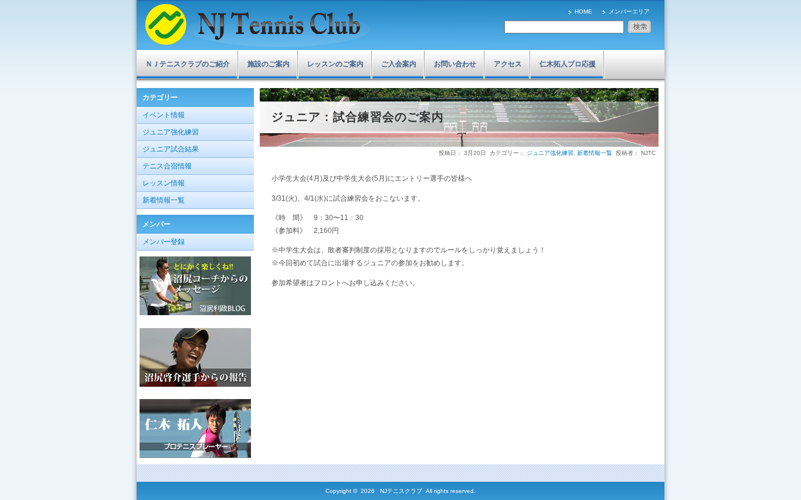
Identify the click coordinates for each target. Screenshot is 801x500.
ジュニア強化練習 (170, 132)
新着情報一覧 (163, 200)
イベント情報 (163, 115)
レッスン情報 (163, 183)
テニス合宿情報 (167, 166)
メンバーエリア (629, 11)
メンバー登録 (163, 242)
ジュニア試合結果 (170, 149)
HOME (583, 11)
